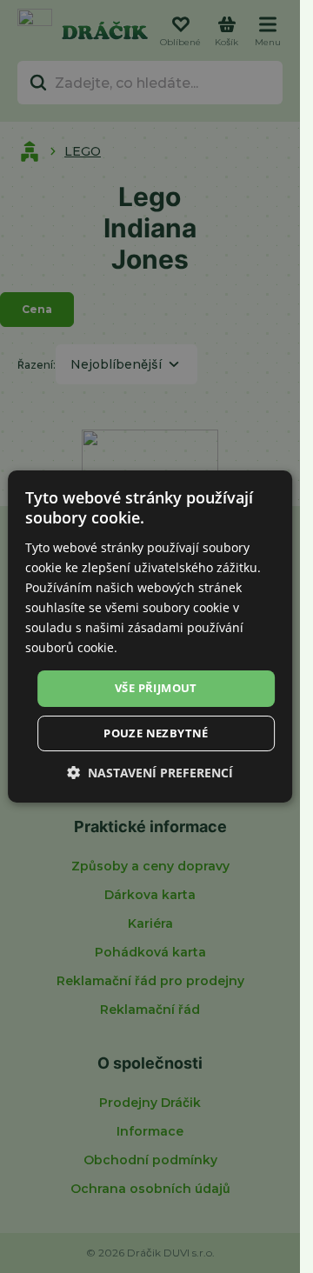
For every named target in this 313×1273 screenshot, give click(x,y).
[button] (150, 772)
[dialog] (150, 636)
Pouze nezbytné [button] (156, 733)
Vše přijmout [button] (156, 688)
